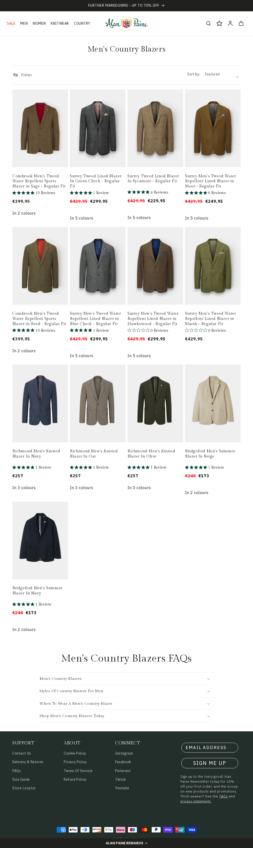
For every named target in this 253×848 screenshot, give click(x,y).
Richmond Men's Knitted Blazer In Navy (36, 454)
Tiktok (120, 779)
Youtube (122, 788)
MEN (24, 23)
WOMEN (39, 23)
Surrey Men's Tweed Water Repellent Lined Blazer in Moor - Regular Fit (210, 181)
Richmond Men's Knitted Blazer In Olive (151, 454)
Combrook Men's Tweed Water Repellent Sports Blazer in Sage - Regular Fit (39, 181)
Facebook (123, 762)
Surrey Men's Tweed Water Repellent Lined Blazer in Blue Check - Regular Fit (95, 318)
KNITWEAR (60, 23)
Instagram (124, 753)
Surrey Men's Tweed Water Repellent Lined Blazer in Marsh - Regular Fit (210, 318)
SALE (11, 23)
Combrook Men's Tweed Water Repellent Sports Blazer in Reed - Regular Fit (39, 318)
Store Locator (24, 788)
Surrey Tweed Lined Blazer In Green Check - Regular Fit (96, 181)
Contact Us (21, 753)
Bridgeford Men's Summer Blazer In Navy (37, 591)
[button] (126, 843)
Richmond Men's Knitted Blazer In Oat (94, 454)
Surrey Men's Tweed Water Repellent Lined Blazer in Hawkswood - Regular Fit (152, 318)
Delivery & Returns (27, 762)
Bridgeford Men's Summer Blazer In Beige (210, 454)
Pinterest (123, 771)
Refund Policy (75, 779)
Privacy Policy (75, 762)
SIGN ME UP (209, 763)
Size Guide (21, 779)
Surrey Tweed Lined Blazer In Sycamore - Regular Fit (153, 179)
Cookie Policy (75, 753)
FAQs (16, 771)
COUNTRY (82, 23)
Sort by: (193, 74)
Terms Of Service (78, 771)
